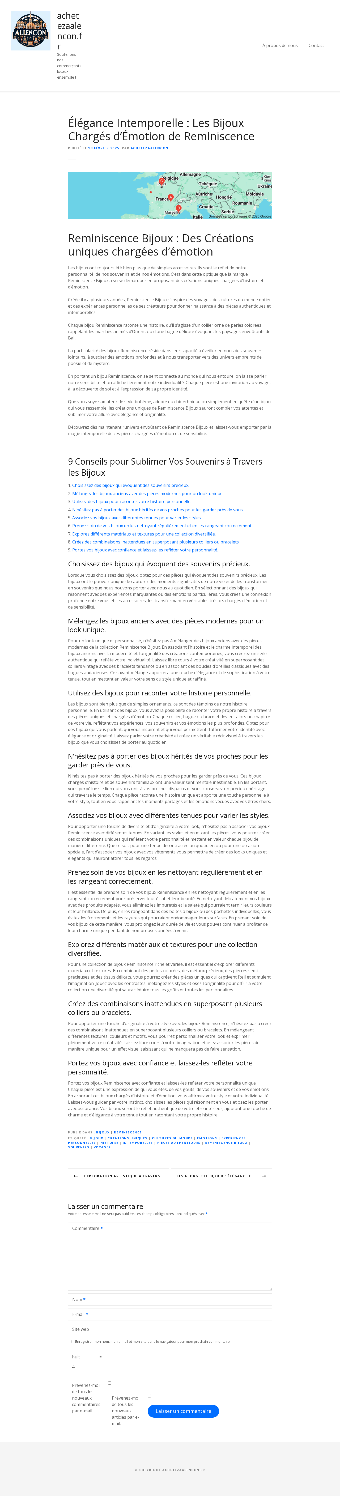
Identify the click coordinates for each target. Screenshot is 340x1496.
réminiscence (128, 1132)
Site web (80, 1329)
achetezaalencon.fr (69, 31)
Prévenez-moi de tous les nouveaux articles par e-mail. (125, 1410)
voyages (102, 1147)
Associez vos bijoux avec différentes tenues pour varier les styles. (137, 518)
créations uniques (127, 1138)
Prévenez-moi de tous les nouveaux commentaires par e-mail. (86, 1398)
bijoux (102, 1132)
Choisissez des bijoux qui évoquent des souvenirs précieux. (130, 485)
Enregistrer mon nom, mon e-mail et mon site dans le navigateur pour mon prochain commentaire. (153, 1341)
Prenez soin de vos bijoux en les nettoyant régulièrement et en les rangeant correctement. (162, 526)
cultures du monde (172, 1138)
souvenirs (78, 1147)
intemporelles (138, 1143)
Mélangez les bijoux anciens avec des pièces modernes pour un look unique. (147, 493)
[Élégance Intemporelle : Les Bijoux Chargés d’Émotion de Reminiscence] (170, 175)
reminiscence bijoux (226, 1143)
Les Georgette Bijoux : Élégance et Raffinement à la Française (224, 1176)
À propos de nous (280, 45)
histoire (109, 1143)
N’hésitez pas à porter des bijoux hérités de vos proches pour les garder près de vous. (158, 510)
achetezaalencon (150, 148)
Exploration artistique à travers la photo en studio (126, 1176)
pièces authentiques (179, 1143)
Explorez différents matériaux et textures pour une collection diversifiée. (144, 534)
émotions (207, 1138)
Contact (316, 45)
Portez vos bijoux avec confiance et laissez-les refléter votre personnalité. (145, 550)
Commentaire (84, 1228)
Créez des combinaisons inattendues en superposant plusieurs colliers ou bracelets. (156, 542)
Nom (75, 1300)
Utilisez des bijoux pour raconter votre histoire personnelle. (131, 501)
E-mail (77, 1314)
